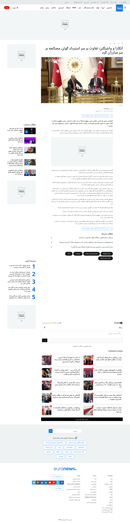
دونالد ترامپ (69, 447)
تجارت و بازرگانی (88, 8)
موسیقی (60, 456)
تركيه (68, 254)
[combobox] (60, 2)
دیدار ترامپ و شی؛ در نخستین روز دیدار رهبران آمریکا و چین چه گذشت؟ (92, 247)
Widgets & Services (90, 497)
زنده (7, 7)
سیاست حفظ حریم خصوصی (73, 489)
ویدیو (47, 8)
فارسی (122, 2)
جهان (97, 8)
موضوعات (110, 476)
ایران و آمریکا (49, 447)
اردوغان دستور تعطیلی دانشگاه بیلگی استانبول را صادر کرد (96, 238)
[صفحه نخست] (122, 43)
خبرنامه (59, 488)
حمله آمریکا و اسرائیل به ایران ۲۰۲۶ (54, 443)
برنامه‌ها (111, 502)
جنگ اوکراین (81, 447)
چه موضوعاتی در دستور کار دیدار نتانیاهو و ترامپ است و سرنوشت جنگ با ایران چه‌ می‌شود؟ (86, 242)
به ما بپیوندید (93, 489)
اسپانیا (70, 456)
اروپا (103, 8)
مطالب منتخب (30, 125)
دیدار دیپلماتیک (106, 254)
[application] (82, 80)
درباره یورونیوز (76, 479)
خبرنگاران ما (110, 505)
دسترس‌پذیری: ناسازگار (74, 497)
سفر (79, 8)
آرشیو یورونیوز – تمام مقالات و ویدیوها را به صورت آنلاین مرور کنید (107, 510)
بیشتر (78, 476)
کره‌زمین (61, 8)
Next (74, 8)
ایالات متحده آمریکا (105, 258)
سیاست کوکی (76, 487)
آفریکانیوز (94, 500)
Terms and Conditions (73, 484)
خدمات (94, 476)
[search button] (50, 2)
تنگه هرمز (48, 452)
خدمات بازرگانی (76, 481)
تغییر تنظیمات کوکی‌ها (74, 500)
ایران (59, 447)
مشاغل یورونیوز (76, 495)
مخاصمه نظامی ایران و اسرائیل (77, 443)
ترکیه (110, 43)
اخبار (119, 43)
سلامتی (53, 8)
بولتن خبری (93, 481)
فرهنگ (68, 8)
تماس (78, 492)
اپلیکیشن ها (93, 492)
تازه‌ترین (109, 8)
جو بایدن (78, 254)
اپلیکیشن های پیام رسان (90, 495)
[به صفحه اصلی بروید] (119, 8)
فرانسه (67, 452)
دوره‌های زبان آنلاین (91, 502)
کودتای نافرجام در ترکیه (91, 254)
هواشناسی (93, 484)
